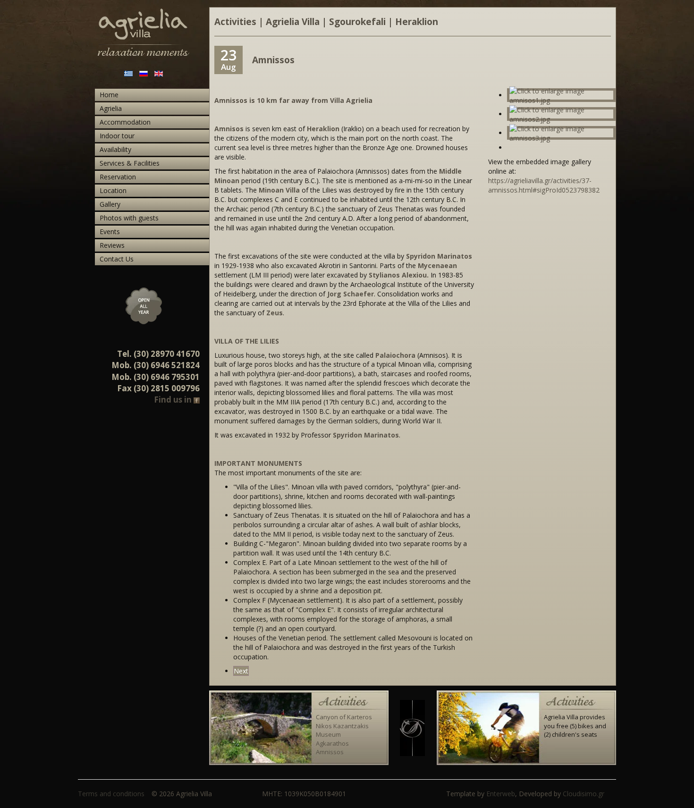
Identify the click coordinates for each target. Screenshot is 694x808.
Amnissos (330, 752)
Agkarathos (332, 743)
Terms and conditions (111, 793)
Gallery (110, 204)
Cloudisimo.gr (583, 793)
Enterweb (500, 793)
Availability (115, 149)
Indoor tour (117, 135)
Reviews (112, 245)
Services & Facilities (130, 163)
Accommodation (125, 122)
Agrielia (111, 108)
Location (113, 190)
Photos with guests (129, 217)
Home (109, 94)
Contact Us (117, 258)
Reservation (118, 176)
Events (110, 231)
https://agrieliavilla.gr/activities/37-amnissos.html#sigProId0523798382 (544, 185)
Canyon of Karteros (344, 717)
